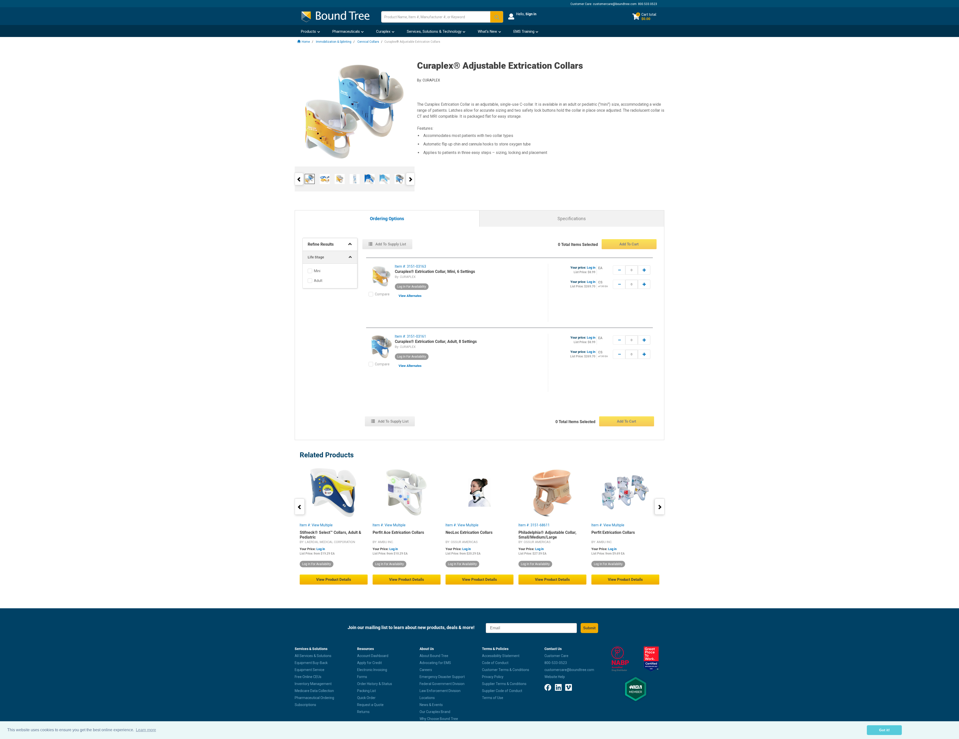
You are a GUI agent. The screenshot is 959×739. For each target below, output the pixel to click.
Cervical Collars (368, 41)
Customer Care (556, 656)
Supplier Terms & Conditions (504, 684)
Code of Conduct (495, 663)
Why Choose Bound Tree (439, 719)
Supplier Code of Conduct (502, 691)
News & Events (431, 705)
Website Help (554, 677)
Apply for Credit (369, 663)
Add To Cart (629, 244)
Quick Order (366, 698)
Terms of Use (492, 698)
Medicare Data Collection (314, 691)
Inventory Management (313, 684)
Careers (426, 670)
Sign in (530, 14)
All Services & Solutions (313, 656)
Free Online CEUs (308, 677)
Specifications (571, 218)
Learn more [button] (146, 730)
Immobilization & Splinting (333, 41)
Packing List (366, 691)
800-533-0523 (555, 663)
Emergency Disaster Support (442, 677)
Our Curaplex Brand (435, 712)
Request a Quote (370, 705)
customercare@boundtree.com (615, 4)
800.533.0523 (647, 4)
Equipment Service (309, 670)
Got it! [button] (884, 730)
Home (306, 41)
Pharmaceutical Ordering (314, 698)
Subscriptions (305, 705)
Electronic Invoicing (372, 670)
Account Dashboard (372, 656)
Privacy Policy (492, 677)
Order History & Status (374, 684)
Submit (589, 628)
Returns (363, 712)
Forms (362, 677)
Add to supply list (390, 244)
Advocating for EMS (435, 663)
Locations (427, 698)
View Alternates (410, 296)
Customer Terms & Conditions (505, 670)
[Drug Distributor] (620, 659)
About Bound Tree (434, 656)
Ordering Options (387, 219)
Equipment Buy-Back (311, 663)
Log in (591, 267)
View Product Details (333, 579)
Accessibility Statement (500, 656)
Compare (382, 294)
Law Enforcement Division (440, 691)
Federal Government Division (442, 684)
